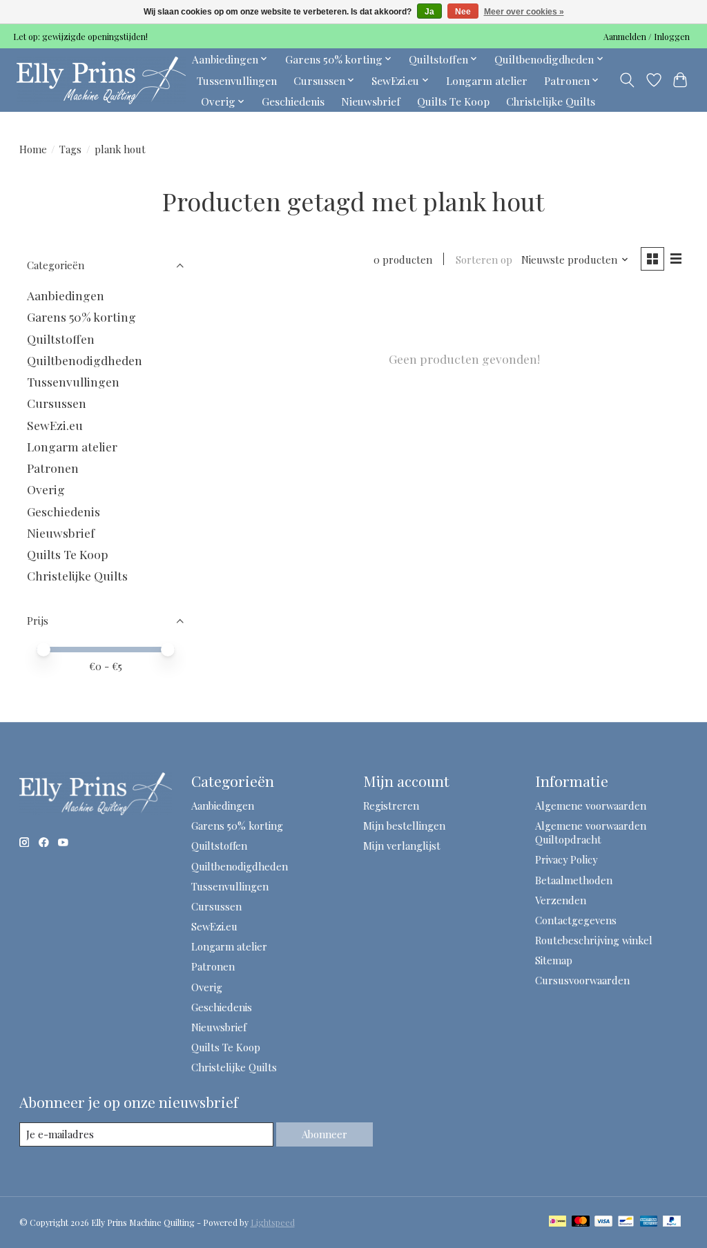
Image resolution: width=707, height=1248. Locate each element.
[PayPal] (672, 1222)
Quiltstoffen (61, 339)
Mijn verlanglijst (401, 845)
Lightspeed (273, 1222)
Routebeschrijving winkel (593, 940)
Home (33, 149)
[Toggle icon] (627, 80)
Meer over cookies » (524, 12)
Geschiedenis (293, 101)
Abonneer (324, 1134)
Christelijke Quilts (550, 101)
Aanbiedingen (65, 295)
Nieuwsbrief (370, 101)
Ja (429, 12)
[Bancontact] (626, 1222)
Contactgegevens (576, 920)
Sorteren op (484, 259)
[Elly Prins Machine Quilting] (101, 80)
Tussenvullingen (237, 80)
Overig (46, 489)
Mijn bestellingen (404, 825)
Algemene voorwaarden (590, 805)
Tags (70, 149)
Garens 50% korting (81, 316)
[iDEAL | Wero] (557, 1222)
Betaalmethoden (573, 880)
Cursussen (56, 403)
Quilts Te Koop (453, 101)
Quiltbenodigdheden (84, 360)
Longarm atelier (486, 80)
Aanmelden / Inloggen (646, 36)
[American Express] (649, 1222)
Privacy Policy (566, 859)
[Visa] (603, 1222)
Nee (463, 12)
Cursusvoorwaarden (582, 980)
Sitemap (553, 960)
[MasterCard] (581, 1222)
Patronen (53, 468)
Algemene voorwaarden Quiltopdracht (590, 832)
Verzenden (560, 900)
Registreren (391, 805)
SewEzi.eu (55, 425)
